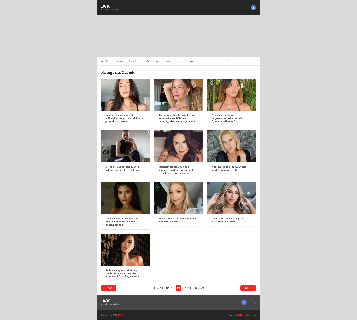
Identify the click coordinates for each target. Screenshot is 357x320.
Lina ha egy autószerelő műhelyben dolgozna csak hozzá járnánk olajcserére (124, 118)
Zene (191, 61)
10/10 (105, 6)
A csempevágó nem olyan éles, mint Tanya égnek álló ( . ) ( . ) (229, 168)
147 (184, 288)
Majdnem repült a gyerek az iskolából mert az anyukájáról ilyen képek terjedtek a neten (175, 169)
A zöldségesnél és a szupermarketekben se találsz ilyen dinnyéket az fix (228, 118)
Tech (180, 61)
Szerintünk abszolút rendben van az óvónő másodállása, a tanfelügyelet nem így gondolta (177, 118)
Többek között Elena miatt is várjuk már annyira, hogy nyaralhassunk (121, 221)
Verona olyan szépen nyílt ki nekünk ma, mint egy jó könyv (123, 168)
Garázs (146, 61)
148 (189, 288)
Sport (170, 61)
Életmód (133, 61)
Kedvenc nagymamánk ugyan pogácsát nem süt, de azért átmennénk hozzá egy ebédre (122, 273)
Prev (109, 288)
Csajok (117, 61)
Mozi (158, 61)
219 (202, 288)
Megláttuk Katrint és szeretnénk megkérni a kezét (177, 220)
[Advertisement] (178, 36)
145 (173, 288)
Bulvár (104, 61)
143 (161, 288)
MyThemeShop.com (246, 315)
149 (195, 288)
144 (167, 288)
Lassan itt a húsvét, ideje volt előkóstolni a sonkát (228, 220)
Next (247, 288)
